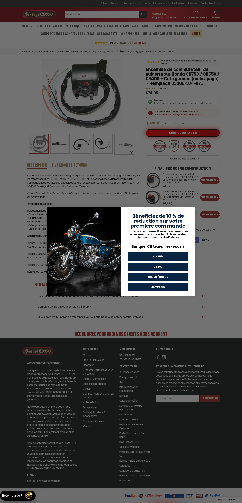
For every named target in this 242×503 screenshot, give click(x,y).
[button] (18, 496)
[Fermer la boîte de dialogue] (191, 211)
